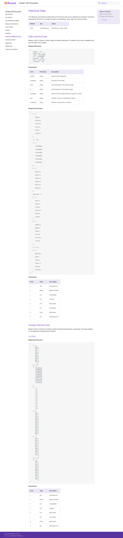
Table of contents (105, 11)
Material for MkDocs (17, 536)
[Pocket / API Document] (10, 3)
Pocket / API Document (13, 11)
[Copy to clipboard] (93, 50)
